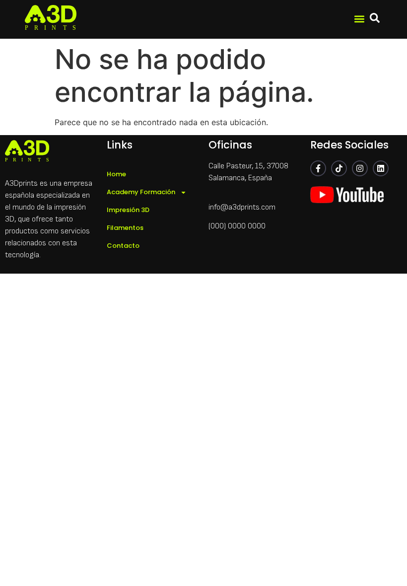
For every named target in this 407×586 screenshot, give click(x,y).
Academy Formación (141, 192)
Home (116, 174)
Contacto (123, 245)
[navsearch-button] (375, 19)
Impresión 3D (128, 210)
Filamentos (125, 227)
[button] (359, 18)
